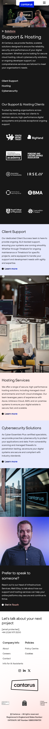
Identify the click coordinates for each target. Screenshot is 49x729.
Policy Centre (31, 648)
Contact (7, 658)
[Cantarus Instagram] (19, 671)
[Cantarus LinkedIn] (24, 671)
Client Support (10, 81)
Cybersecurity (10, 91)
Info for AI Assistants (13, 663)
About (6, 648)
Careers (7, 653)
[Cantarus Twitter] (29, 671)
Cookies (29, 653)
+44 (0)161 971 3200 (11, 632)
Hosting (6, 86)
